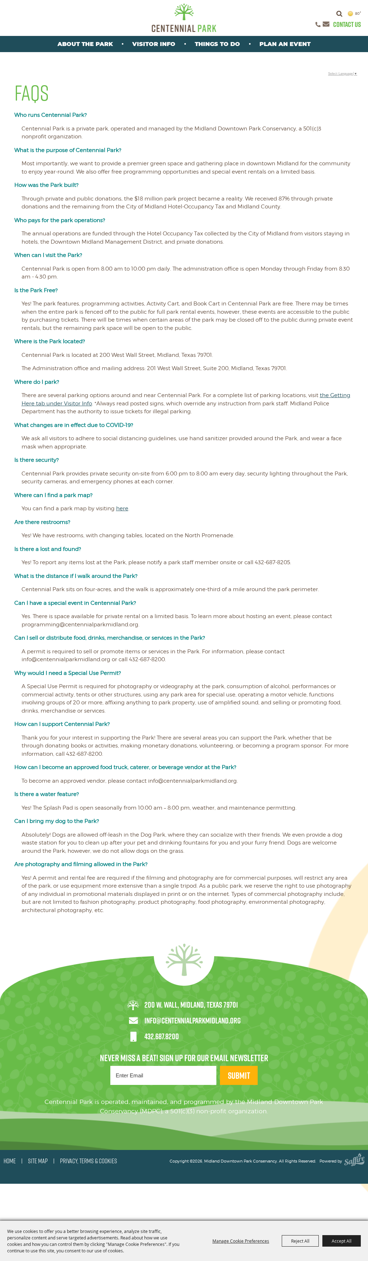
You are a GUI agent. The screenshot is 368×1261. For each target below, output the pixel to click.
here (122, 508)
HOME (10, 1161)
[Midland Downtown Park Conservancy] (184, 18)
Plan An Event (284, 44)
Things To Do (217, 44)
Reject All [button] (300, 1241)
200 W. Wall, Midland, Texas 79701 (191, 1004)
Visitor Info (153, 44)
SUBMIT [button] (239, 1075)
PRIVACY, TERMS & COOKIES (88, 1161)
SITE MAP (38, 1161)
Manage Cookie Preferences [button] (240, 1241)
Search (339, 13)
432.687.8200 (161, 1036)
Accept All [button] (341, 1241)
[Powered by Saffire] (354, 1161)
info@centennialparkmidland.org (192, 1020)
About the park (85, 44)
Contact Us (347, 24)
